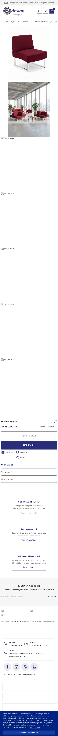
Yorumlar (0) (7, 472)
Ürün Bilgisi (7, 465)
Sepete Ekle (29, 435)
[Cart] (51, 11)
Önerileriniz (7, 479)
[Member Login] (45, 11)
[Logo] (13, 11)
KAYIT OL (52, 597)
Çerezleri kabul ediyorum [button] (29, 732)
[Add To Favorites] (55, 421)
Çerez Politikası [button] (34, 728)
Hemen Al (29, 445)
